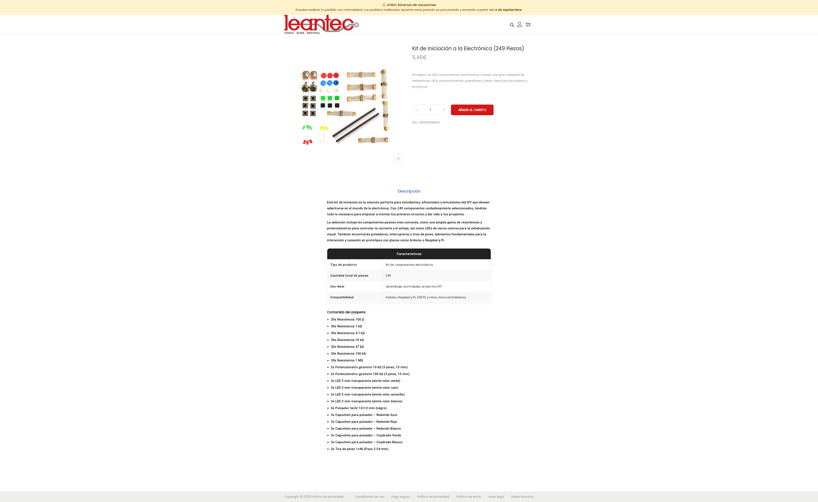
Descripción (409, 191)
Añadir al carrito (472, 110)
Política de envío (469, 497)
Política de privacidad (327, 497)
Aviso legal (496, 497)
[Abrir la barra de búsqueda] (512, 24)
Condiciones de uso (369, 497)
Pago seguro (401, 497)
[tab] (409, 191)
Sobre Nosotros (522, 497)
